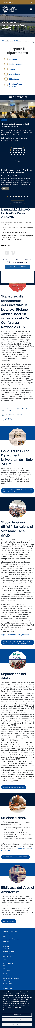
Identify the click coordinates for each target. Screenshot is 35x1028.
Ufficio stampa (7, 981)
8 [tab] (13, 152)
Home (2, 40)
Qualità (5, 944)
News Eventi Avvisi (7, 2)
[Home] (9, 9)
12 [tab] (24, 152)
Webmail (5, 966)
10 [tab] (19, 152)
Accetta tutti (16, 1024)
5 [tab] (21, 150)
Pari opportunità (7, 983)
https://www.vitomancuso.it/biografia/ (15, 635)
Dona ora (5, 986)
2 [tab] (13, 150)
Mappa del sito (7, 956)
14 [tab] (14, 154)
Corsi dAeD (13, 59)
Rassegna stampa (13, 414)
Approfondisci (8, 921)
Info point (5, 959)
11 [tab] (21, 152)
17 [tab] (23, 154)
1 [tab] (10, 150)
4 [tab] (19, 150)
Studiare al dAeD (15, 64)
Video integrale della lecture (16, 410)
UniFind (5, 936)
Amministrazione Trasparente (11, 939)
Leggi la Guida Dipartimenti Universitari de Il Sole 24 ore (17, 491)
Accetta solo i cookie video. (17, 266)
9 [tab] (16, 152)
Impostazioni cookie (8, 954)
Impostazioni (17, 1015)
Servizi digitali (6, 976)
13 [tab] (11, 154)
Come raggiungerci (8, 988)
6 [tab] (24, 150)
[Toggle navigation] (31, 9)
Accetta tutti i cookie (17, 271)
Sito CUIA (9, 419)
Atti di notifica (6, 949)
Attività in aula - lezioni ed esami (11, 978)
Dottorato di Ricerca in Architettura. (16, 849)
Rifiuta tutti (17, 1019)
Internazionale (14, 74)
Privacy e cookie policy (8, 1010)
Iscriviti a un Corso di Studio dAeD (15, 857)
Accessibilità (6, 946)
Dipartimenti (16, 40)
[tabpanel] (17, 126)
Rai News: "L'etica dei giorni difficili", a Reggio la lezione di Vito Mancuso (16, 642)
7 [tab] (10, 152)
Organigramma (7, 934)
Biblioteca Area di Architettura (15, 85)
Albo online (6, 941)
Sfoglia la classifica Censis (13, 787)
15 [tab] (17, 154)
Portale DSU (6, 971)
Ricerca (12, 69)
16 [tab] (20, 154)
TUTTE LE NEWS (17, 202)
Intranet (5, 973)
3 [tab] (16, 150)
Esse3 (4, 968)
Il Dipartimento (14, 79)
